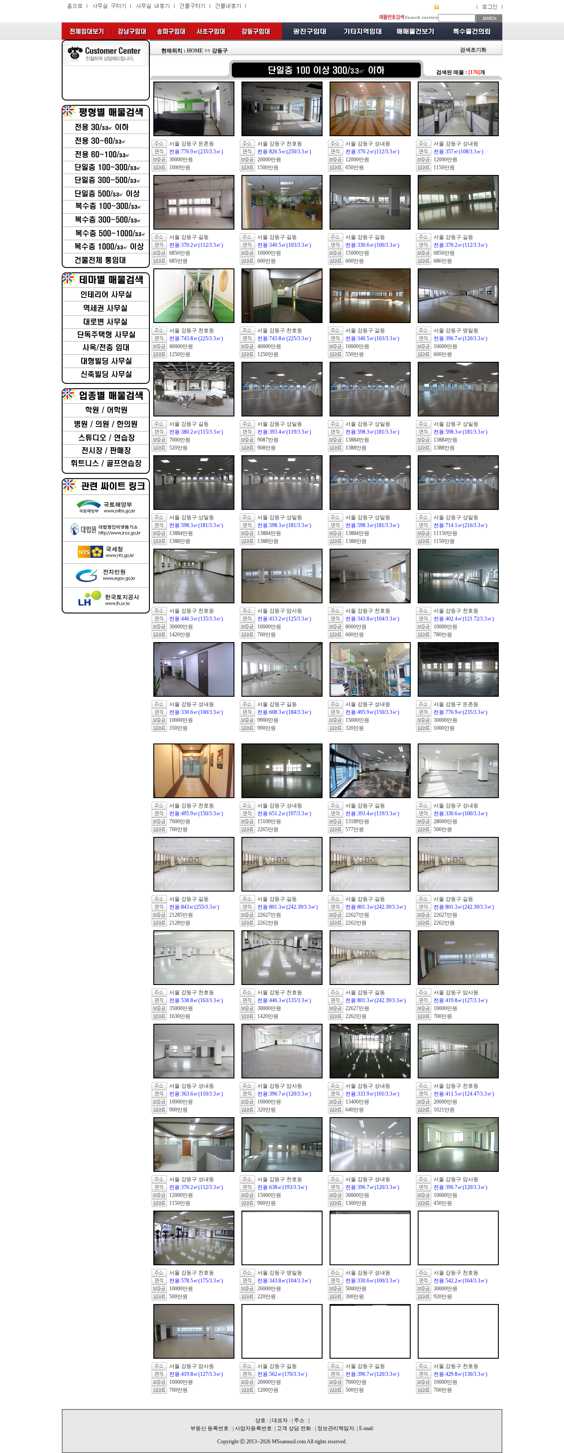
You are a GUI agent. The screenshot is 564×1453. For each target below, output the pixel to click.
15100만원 (269, 821)
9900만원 (267, 720)
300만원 (354, 1296)
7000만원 (179, 440)
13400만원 (357, 1102)
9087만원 (267, 440)
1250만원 (179, 354)
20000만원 (269, 159)
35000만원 (181, 1008)
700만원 (266, 635)
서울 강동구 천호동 (279, 144)
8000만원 (356, 627)
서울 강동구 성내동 (367, 144)
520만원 (178, 448)
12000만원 (357, 159)
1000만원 (179, 167)
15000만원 (357, 253)
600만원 (266, 261)
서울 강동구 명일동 (456, 330)
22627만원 (269, 915)
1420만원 (179, 635)
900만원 (178, 1110)
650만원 (354, 167)
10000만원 (269, 253)
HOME (195, 51)
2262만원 (267, 923)
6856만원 (179, 253)
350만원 (178, 728)
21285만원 (181, 915)
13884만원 (357, 440)
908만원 (266, 448)
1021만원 (444, 1110)
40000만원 (181, 346)
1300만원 (356, 1203)
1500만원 (267, 167)
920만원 (443, 1296)
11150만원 (445, 533)
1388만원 (356, 448)
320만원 (354, 728)
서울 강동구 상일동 (279, 424)
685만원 (178, 261)
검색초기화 (473, 50)
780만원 (443, 635)
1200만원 (267, 1390)
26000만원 (269, 1289)
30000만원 (181, 159)
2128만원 (179, 923)
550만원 (354, 354)
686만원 (443, 261)
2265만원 (267, 829)
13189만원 (357, 821)
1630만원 (179, 1016)
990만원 (266, 728)
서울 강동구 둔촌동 (191, 144)
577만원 (354, 829)
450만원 (443, 1203)
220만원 (266, 1296)
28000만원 (445, 821)
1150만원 (444, 167)
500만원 (443, 829)
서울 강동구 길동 (189, 237)
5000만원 (356, 1289)
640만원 (354, 1110)
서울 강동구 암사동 (279, 611)
